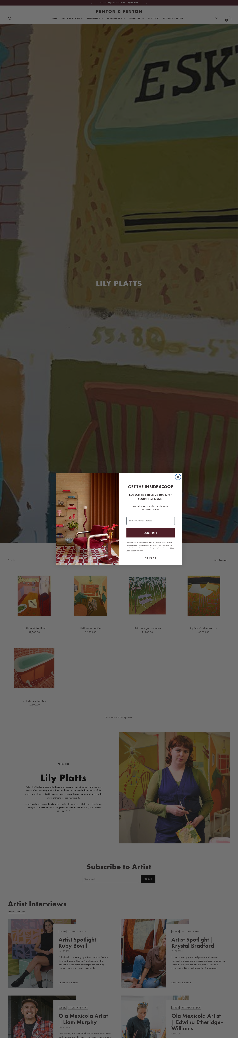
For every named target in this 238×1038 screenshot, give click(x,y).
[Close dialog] (178, 477)
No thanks (151, 558)
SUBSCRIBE (151, 533)
